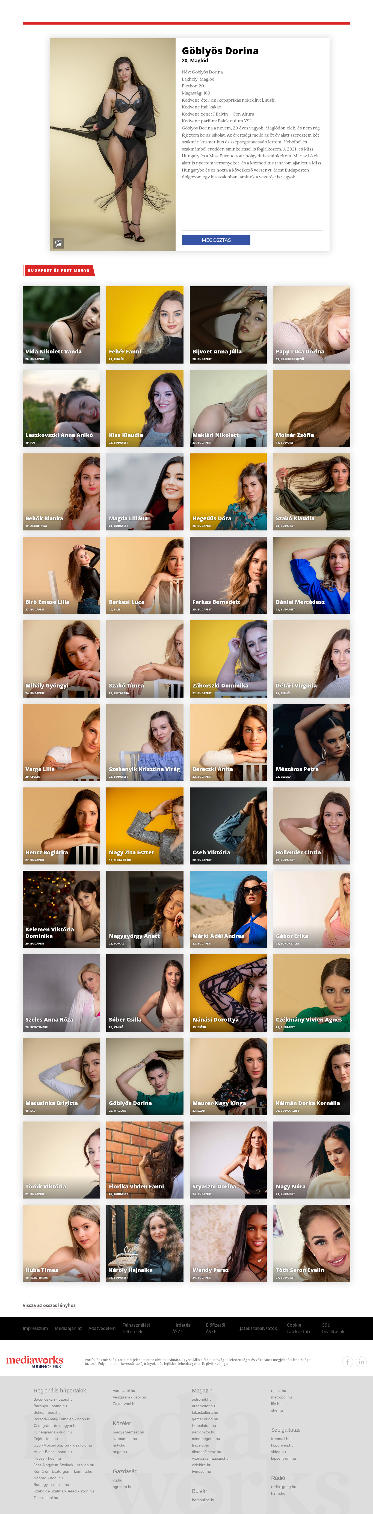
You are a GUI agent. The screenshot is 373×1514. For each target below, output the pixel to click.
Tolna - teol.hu (46, 1497)
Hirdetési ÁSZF (181, 1328)
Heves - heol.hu (47, 1458)
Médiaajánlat (68, 1328)
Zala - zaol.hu (125, 1403)
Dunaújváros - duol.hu (53, 1432)
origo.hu (120, 1452)
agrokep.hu (122, 1487)
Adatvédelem (102, 1328)
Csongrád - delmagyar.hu (56, 1425)
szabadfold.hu (125, 1438)
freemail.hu (281, 1438)
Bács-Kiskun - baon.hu (53, 1399)
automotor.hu (203, 1406)
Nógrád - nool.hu (48, 1478)
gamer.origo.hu (205, 1419)
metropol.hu (281, 1397)
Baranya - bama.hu (50, 1406)
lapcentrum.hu (283, 1458)
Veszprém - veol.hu (129, 1397)
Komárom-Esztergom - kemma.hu (63, 1471)
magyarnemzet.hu (128, 1432)
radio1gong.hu (283, 1487)
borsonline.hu (203, 1500)
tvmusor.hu (201, 1471)
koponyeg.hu (282, 1445)
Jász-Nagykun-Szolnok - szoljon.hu (64, 1465)
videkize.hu (201, 1465)
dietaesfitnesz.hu (206, 1452)
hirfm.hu (278, 1493)
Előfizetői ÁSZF (215, 1328)
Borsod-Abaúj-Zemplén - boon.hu (62, 1419)
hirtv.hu (119, 1445)
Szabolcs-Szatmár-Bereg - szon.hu (64, 1491)
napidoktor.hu (203, 1432)
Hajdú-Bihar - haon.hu (53, 1452)
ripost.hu (278, 1390)
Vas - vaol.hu (124, 1390)
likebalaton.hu (204, 1425)
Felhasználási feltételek (136, 1328)
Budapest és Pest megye (59, 270)
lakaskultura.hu (205, 1412)
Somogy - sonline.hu (51, 1484)
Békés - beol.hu (47, 1412)
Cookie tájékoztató (299, 1328)
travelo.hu (200, 1445)
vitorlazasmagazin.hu (210, 1458)
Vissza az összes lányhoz (49, 1305)
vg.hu (117, 1480)
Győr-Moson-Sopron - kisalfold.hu (63, 1445)
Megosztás (216, 240)
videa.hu (278, 1452)
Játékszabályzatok (258, 1328)
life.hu (276, 1403)
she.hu (277, 1410)
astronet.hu (202, 1399)
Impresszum (35, 1328)
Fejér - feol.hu (46, 1438)
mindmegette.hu (206, 1438)
